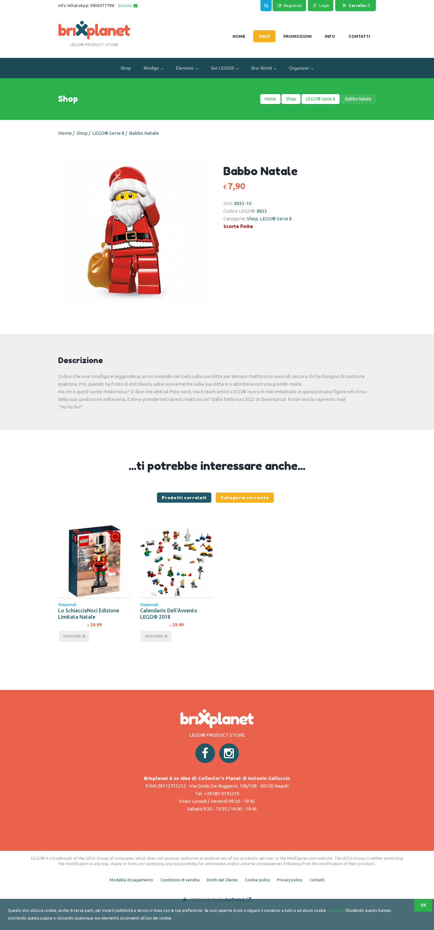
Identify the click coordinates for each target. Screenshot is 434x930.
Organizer (299, 68)
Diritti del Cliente (222, 880)
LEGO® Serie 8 (320, 98)
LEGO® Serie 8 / (110, 133)
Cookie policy (257, 880)
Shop (125, 68)
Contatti (317, 880)
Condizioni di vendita (180, 880)
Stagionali (67, 605)
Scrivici (126, 5)
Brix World (261, 68)
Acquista (72, 636)
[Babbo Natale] (142, 231)
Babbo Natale (144, 133)
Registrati (293, 5)
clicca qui (335, 910)
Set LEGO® (222, 68)
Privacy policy (289, 880)
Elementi (184, 68)
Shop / (84, 133)
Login (324, 5)
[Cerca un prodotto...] (266, 5)
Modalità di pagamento (131, 880)
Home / (67, 133)
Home (270, 98)
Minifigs (151, 68)
